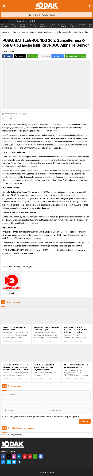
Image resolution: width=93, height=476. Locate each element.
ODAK (11, 293)
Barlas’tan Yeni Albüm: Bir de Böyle (23, 21)
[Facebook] (3, 456)
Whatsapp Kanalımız (77, 56)
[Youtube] (25, 456)
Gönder (35, 56)
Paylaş (9, 56)
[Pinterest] (30, 456)
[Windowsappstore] (14, 462)
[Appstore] (3, 462)
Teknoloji (15, 32)
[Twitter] (9, 456)
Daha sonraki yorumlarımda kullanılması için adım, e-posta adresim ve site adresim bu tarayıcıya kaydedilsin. (42, 416)
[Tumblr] (19, 462)
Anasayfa (5, 32)
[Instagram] (14, 456)
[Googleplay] (9, 462)
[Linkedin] (19, 456)
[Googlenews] (41, 456)
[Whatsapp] (35, 456)
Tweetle (22, 56)
